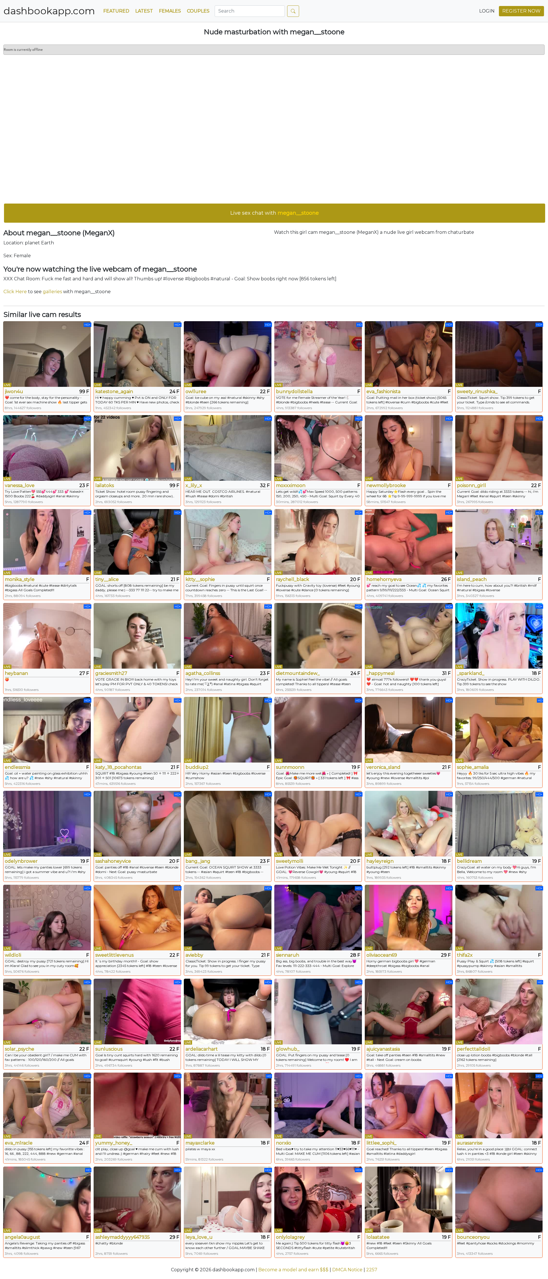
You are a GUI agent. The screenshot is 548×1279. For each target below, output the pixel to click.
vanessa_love (20, 485)
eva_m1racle (19, 1143)
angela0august (22, 1237)
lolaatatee (378, 1237)
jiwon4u (14, 391)
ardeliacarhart (202, 1049)
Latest (144, 11)
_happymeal (380, 673)
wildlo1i (13, 955)
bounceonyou (473, 1237)
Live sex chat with (274, 213)
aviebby (194, 955)
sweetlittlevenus (114, 955)
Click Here (15, 291)
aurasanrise (470, 1143)
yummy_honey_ (113, 1143)
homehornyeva (384, 579)
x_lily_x (194, 485)
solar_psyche (19, 1049)
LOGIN (487, 11)
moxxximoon (290, 485)
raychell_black (292, 579)
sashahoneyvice (113, 861)
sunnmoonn (290, 767)
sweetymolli (289, 861)
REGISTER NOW (521, 11)
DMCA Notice (347, 1269)
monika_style (20, 579)
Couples (198, 11)
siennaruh (287, 955)
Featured (116, 11)
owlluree (196, 391)
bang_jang (198, 861)
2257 (371, 1269)
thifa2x (465, 955)
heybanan (16, 673)
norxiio (283, 1143)
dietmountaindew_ (298, 673)
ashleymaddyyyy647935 (122, 1237)
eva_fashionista (383, 391)
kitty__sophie (200, 579)
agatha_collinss (203, 673)
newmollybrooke (386, 485)
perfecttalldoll (473, 1049)
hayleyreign (380, 861)
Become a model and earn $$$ (293, 1269)
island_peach (472, 579)
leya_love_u (199, 1237)
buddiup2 (197, 767)
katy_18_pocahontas (118, 767)
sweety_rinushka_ (477, 391)
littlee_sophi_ (381, 1143)
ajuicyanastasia (383, 1049)
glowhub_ (287, 1049)
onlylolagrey (290, 1237)
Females (170, 11)
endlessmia (17, 767)
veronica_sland (383, 767)
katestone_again (114, 391)
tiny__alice (107, 579)
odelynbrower (21, 861)
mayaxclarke (200, 1143)
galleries (52, 291)
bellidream (469, 861)
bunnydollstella (294, 391)
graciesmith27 (111, 673)
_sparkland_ (470, 673)
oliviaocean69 (381, 955)
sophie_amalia (473, 767)
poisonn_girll (471, 485)
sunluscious (108, 1049)
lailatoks (104, 485)
